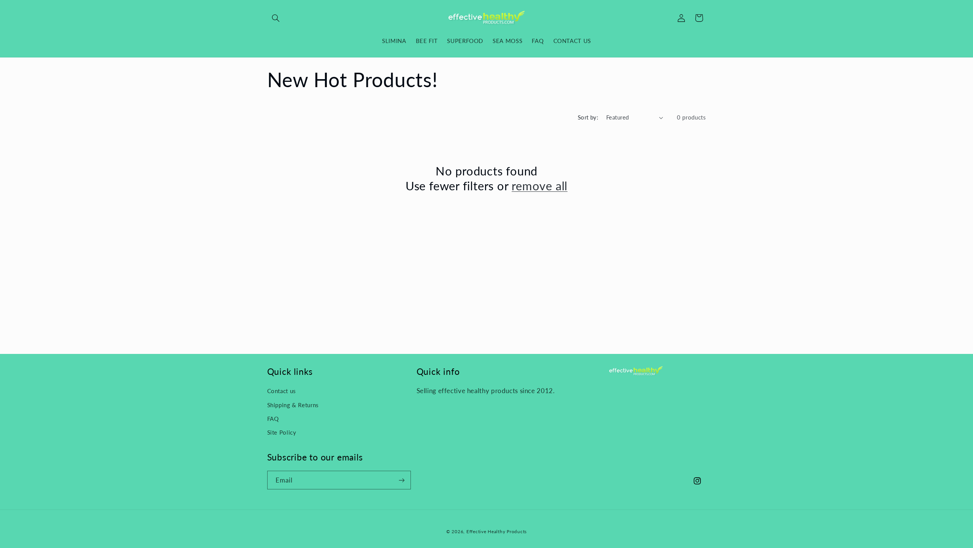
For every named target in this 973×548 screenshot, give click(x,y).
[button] (276, 18)
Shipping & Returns (293, 404)
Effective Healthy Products (496, 531)
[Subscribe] (401, 480)
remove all (539, 185)
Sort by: (588, 117)
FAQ (273, 418)
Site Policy (281, 432)
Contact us (281, 390)
